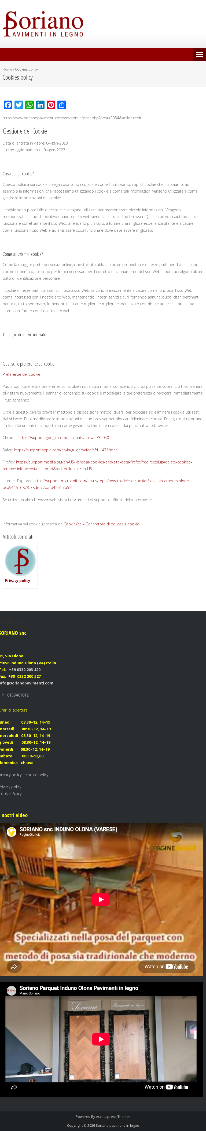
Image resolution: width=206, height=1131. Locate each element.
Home (7, 69)
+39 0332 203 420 (24, 669)
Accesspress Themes (113, 1116)
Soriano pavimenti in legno (117, 1125)
